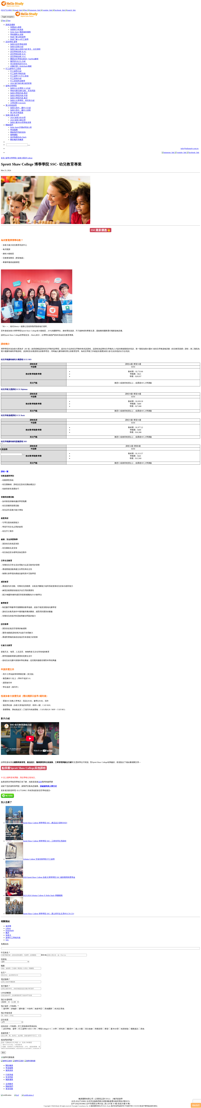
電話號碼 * (5, 979)
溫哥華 (8, 926)
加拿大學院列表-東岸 (19, 98)
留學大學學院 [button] (11, 86)
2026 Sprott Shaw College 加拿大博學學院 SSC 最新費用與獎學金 (49, 877)
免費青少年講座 (16, 30)
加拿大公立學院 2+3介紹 (20, 88)
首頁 (3, 158)
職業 (3, 966)
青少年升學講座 (16, 113)
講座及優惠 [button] (10, 25)
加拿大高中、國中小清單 (20, 110)
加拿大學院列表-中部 (19, 96)
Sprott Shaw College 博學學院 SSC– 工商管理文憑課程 (44, 841)
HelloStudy (10, 930)
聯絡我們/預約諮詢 (18, 132)
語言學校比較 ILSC (18, 54)
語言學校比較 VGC (18, 56)
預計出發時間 (6, 1000)
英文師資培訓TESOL (18, 64)
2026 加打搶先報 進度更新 (21, 83)
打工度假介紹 (15, 78)
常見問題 (9, 1077)
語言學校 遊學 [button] (11, 42)
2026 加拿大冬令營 (18, 118)
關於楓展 (9, 1065)
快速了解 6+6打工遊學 (19, 39)
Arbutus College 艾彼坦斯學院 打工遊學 (39, 859)
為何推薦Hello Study (18, 137)
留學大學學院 (11, 158)
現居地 (4, 959)
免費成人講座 (15, 27)
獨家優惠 (9, 1080)
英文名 (44, 955)
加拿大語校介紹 (16, 47)
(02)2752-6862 (6, 10)
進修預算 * (5, 1033)
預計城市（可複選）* (10, 1006)
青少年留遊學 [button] (11, 105)
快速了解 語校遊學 (18, 37)
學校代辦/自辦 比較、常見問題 (22, 91)
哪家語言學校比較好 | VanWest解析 (24, 59)
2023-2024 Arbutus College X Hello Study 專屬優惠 (43, 895)
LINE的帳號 (6, 993)
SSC (7, 940)
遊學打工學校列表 (13, 938)
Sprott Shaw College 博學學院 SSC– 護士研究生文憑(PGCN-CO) (48, 914)
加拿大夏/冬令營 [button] (12, 115)
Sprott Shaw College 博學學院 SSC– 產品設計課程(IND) (45, 823)
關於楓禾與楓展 (16, 140)
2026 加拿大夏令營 (18, 120)
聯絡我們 (9, 1086)
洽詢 (40, 782)
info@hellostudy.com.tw (190, 149)
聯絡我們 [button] (9, 125)
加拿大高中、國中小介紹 (20, 108)
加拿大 (8, 935)
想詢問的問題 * (7, 1040)
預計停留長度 (6, 1013)
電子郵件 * (5, 986)
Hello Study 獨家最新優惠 (20, 32)
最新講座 (9, 1070)
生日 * (3, 973)
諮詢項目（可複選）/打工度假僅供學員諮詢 (19, 1026)
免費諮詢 (4, 944)
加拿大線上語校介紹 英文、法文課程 (25, 49)
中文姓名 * (5, 952)
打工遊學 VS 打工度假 (19, 76)
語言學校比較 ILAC (18, 52)
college (8, 928)
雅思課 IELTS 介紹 (17, 61)
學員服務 (14, 130)
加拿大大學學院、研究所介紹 (22, 100)
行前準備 (9, 1075)
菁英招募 (9, 1089)
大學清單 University (18, 103)
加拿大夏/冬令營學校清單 (20, 122)
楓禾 (7, 933)
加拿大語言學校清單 (18, 44)
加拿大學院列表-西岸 (19, 93)
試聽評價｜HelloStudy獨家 (21, 66)
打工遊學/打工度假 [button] (13, 69)
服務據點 (14, 135)
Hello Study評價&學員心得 (21, 127)
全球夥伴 (9, 1084)
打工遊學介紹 (15, 71)
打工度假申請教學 (17, 81)
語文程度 (4, 1020)
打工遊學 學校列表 (18, 74)
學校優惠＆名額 (16, 34)
